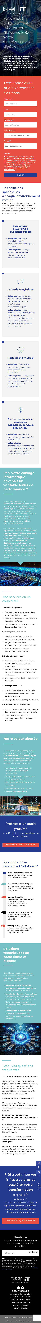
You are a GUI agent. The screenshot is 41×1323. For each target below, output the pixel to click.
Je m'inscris (32, 1252)
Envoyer (20, 175)
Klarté (27, 1321)
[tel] (38, 1167)
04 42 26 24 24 (20, 1308)
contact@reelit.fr (20, 1305)
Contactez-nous (20, 1302)
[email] (38, 1163)
